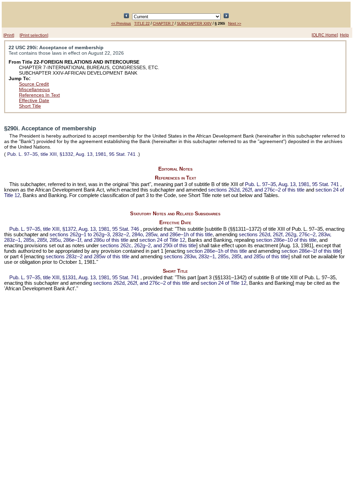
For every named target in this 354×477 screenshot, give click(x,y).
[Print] (8, 35)
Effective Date (34, 100)
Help (344, 35)
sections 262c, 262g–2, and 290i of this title (148, 245)
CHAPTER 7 (163, 23)
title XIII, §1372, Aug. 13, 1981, (74, 229)
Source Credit (34, 84)
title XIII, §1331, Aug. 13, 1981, (74, 277)
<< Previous (121, 23)
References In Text (39, 95)
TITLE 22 (142, 23)
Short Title (30, 106)
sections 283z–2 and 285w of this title (87, 256)
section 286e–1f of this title (311, 251)
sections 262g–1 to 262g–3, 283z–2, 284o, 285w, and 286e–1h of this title (131, 234)
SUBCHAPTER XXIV (194, 23)
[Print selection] (34, 35)
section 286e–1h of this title (216, 251)
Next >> (234, 23)
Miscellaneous (34, 89)
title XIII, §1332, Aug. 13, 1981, (71, 154)
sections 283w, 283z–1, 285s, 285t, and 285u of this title (226, 256)
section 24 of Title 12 (162, 240)
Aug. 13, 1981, (292, 184)
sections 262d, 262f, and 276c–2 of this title (256, 190)
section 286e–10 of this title (286, 240)
